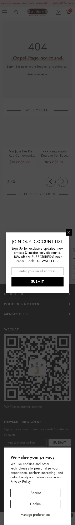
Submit (37, 281)
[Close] (69, 232)
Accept (35, 492)
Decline (35, 504)
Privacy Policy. (21, 481)
